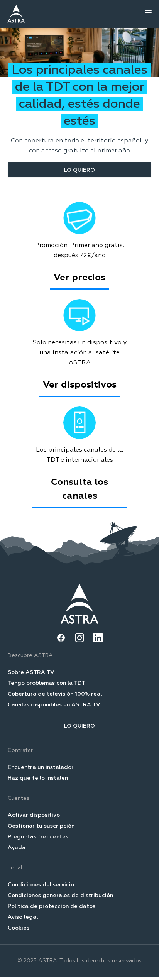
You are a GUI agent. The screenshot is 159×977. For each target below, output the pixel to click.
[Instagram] (79, 637)
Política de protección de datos (51, 906)
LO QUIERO (79, 170)
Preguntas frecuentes (38, 837)
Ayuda (16, 847)
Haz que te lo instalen (38, 778)
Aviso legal (23, 917)
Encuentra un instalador (41, 767)
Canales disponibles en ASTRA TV (54, 705)
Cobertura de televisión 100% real (55, 694)
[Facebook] (61, 637)
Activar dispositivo (34, 815)
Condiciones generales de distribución (60, 895)
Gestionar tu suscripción (41, 826)
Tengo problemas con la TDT (46, 683)
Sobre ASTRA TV (31, 672)
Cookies (18, 928)
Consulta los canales (79, 489)
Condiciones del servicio (41, 884)
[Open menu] (148, 12)
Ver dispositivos (80, 384)
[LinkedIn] (98, 637)
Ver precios (79, 277)
